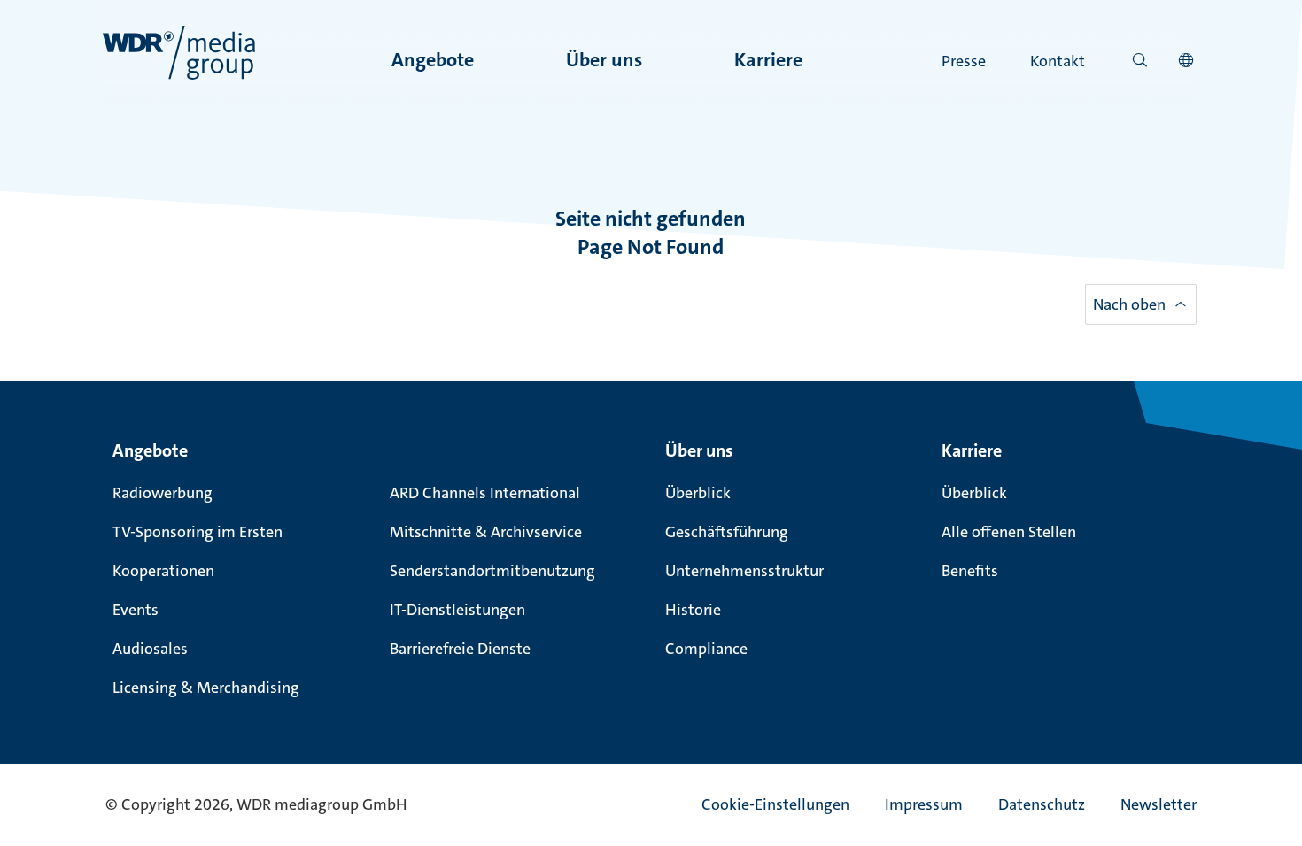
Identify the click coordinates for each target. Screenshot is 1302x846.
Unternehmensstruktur (744, 570)
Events (135, 609)
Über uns (604, 60)
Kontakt (1057, 61)
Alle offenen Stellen (1009, 531)
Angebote (432, 60)
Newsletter (1158, 804)
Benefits (970, 570)
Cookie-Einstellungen (775, 804)
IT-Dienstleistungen (457, 609)
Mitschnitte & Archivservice (486, 531)
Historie (693, 609)
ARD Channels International (485, 493)
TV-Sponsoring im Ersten (197, 531)
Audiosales (150, 648)
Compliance (706, 648)
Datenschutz (1041, 804)
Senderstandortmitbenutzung (492, 570)
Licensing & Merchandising (205, 687)
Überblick (698, 493)
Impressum (924, 804)
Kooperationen (163, 570)
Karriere (768, 60)
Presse (964, 61)
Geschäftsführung (726, 531)
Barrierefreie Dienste (460, 648)
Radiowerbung (162, 493)
